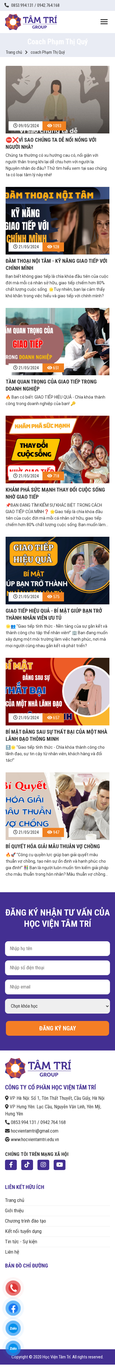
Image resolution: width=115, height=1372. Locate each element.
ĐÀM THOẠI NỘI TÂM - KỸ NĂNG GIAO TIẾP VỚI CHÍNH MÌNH (56, 264)
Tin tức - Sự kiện (21, 1241)
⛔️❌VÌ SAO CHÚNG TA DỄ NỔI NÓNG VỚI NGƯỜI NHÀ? (51, 143)
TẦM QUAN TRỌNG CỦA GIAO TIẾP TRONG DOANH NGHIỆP (51, 385)
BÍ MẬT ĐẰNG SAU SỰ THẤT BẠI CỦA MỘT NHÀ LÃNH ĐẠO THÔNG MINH (56, 735)
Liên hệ (12, 1252)
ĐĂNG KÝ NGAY (57, 1028)
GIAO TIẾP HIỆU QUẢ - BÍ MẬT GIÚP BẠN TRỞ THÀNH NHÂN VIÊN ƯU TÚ (54, 614)
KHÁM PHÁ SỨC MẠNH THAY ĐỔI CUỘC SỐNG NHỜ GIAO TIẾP (55, 493)
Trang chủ (14, 52)
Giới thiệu (14, 1210)
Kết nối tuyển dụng (23, 1231)
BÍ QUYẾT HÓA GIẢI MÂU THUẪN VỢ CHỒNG (53, 846)
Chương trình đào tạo (25, 1221)
